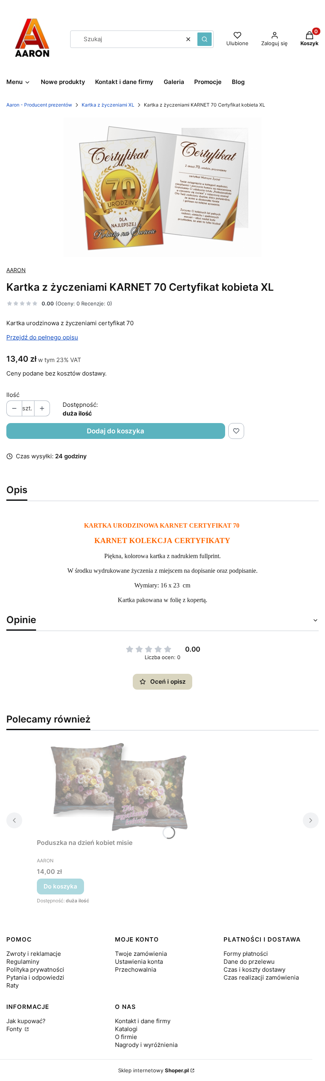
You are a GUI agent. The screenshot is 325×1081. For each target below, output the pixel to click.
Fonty (14, 1029)
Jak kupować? (26, 1021)
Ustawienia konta (139, 961)
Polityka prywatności (35, 969)
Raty (12, 985)
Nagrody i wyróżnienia (146, 1045)
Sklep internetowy (153, 1070)
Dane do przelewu (249, 961)
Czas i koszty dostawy (254, 969)
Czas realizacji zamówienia (261, 977)
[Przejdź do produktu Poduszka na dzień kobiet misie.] (116, 786)
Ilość (12, 394)
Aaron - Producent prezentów (39, 105)
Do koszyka (60, 886)
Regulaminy (22, 961)
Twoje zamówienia (141, 953)
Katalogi (126, 1029)
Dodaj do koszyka (115, 431)
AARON (16, 270)
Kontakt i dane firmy (142, 1021)
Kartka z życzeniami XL (108, 105)
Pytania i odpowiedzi (35, 977)
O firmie (126, 1037)
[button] (204, 39)
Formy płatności (246, 953)
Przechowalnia (135, 969)
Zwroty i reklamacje (33, 953)
